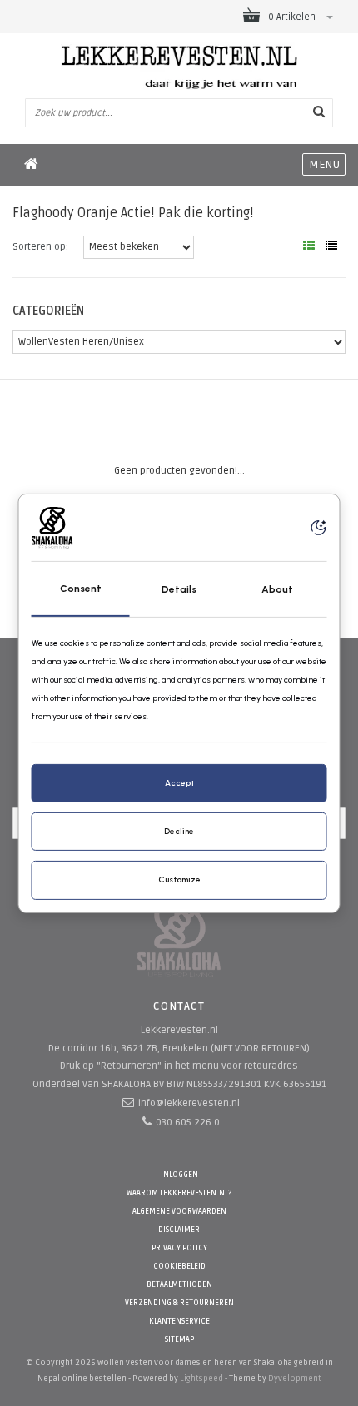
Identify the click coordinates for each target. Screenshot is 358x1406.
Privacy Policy (179, 1248)
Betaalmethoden (179, 1284)
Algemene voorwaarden (179, 1211)
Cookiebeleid (179, 1266)
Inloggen (179, 1175)
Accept (179, 783)
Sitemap (179, 1339)
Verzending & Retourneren (179, 1303)
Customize (179, 879)
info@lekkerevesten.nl (189, 1103)
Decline (179, 831)
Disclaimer (179, 1230)
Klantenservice (179, 1321)
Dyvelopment (294, 1379)
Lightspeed (201, 1379)
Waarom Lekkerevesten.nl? (179, 1193)
